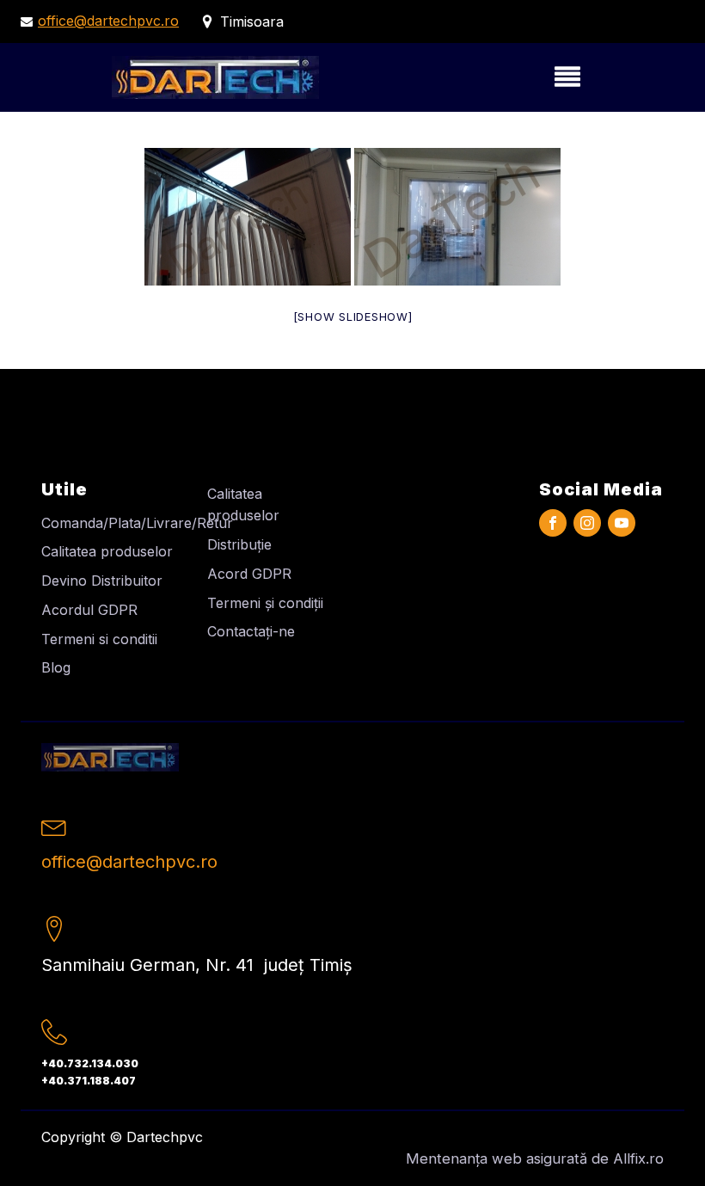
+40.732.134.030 (89, 1063)
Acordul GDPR (89, 609)
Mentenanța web (464, 1158)
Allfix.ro (638, 1158)
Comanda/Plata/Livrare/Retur (137, 523)
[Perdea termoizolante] (247, 217)
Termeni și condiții (265, 602)
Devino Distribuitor (101, 580)
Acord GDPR (249, 573)
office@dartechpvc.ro (108, 20)
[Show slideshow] (353, 316)
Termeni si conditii (99, 639)
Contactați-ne (251, 631)
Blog (55, 667)
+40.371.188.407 (88, 1080)
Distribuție (239, 544)
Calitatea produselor (107, 551)
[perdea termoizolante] (457, 217)
